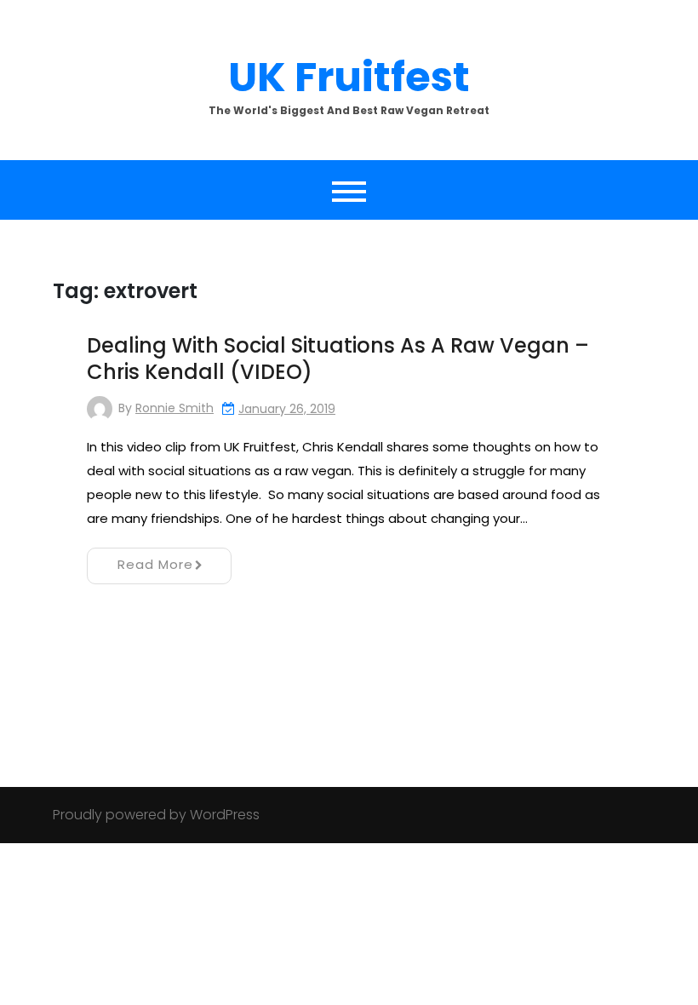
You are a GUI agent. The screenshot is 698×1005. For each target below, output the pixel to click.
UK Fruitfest (349, 77)
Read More (155, 564)
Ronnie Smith (174, 407)
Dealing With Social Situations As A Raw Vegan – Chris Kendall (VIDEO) (338, 358)
